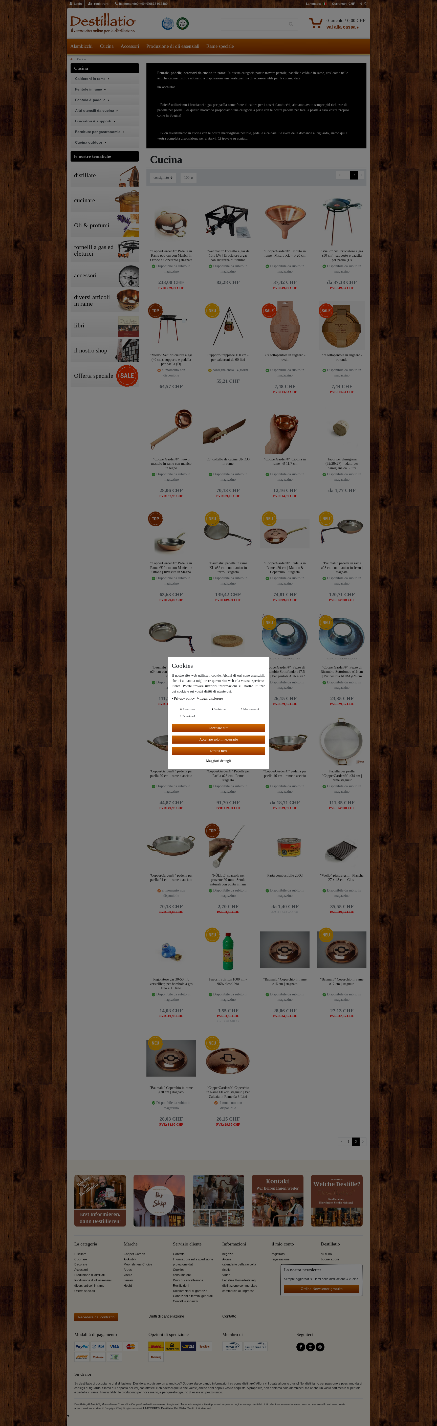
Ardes (128, 1270)
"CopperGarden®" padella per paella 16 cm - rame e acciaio (285, 773)
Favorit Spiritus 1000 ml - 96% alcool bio (228, 981)
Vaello (128, 1275)
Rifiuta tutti (218, 751)
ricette (226, 1270)
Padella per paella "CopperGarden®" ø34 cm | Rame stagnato (342, 775)
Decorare (80, 1264)
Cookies (178, 1270)
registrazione (281, 1259)
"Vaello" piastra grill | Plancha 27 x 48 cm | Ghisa (341, 878)
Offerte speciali (84, 1291)
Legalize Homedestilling (239, 1280)
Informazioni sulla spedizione (193, 1259)
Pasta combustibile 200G (285, 875)
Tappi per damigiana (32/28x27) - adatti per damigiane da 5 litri (341, 463)
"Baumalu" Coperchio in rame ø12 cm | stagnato (341, 981)
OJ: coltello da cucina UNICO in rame (228, 461)
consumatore (182, 1275)
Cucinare (80, 1259)
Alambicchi (81, 46)
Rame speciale (220, 46)
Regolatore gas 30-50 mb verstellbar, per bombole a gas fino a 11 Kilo (171, 983)
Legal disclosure (211, 698)
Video (226, 1275)
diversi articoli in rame (89, 1285)
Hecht (128, 1285)
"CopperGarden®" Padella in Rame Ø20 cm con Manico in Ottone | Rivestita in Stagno (171, 567)
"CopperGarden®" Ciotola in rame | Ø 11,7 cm (285, 461)
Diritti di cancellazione (188, 1280)
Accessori (130, 46)
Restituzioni (181, 1285)
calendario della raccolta (239, 1264)
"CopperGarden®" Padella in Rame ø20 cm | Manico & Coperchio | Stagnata (285, 567)
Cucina (107, 46)
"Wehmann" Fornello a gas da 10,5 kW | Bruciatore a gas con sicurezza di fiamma (228, 255)
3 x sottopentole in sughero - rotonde (341, 357)
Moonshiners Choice (138, 1264)
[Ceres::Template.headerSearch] (291, 24)
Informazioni (234, 1244)
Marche (131, 1244)
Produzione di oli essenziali (172, 46)
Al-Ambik (130, 1259)
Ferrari (128, 1280)
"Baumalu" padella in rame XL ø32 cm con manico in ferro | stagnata (228, 567)
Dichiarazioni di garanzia (190, 1291)
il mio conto (283, 1244)
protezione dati (183, 1264)
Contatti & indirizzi (185, 1301)
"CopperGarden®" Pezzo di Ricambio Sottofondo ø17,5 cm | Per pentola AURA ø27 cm (285, 671)
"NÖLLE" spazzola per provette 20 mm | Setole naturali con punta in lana (228, 880)
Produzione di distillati (89, 1275)
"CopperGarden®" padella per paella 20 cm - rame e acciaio (171, 773)
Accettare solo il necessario (218, 740)
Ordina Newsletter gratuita (322, 1289)
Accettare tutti (218, 728)
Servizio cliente (187, 1244)
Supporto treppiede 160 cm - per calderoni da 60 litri (228, 357)
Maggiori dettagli (218, 761)
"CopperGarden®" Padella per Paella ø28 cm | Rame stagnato (228, 775)
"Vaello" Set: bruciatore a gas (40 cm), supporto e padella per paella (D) (171, 359)
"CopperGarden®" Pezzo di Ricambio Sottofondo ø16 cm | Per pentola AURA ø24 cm (342, 671)
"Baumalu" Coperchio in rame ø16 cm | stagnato (285, 981)
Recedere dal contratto (96, 1317)
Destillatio (330, 1244)
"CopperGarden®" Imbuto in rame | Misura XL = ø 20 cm (285, 253)
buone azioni (330, 1259)
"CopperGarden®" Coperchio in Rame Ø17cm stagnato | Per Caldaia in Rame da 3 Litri (228, 1092)
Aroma (226, 1259)
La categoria (85, 1244)
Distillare (80, 1254)
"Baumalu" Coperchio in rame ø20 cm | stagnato (171, 1090)
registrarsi (278, 1254)
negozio (227, 1254)
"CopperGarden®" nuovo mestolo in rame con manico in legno (171, 463)
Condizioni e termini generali (193, 1296)
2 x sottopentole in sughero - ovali (285, 357)
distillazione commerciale (239, 1285)
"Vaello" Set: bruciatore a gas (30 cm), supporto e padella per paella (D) (342, 255)
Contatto (179, 1254)
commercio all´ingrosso (238, 1291)
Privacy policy (185, 698)
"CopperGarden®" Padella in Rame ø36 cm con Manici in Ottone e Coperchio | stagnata (171, 255)
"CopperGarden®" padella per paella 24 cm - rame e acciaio (171, 878)
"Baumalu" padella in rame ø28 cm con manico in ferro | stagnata (342, 567)
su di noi (327, 1254)
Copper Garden (134, 1254)
